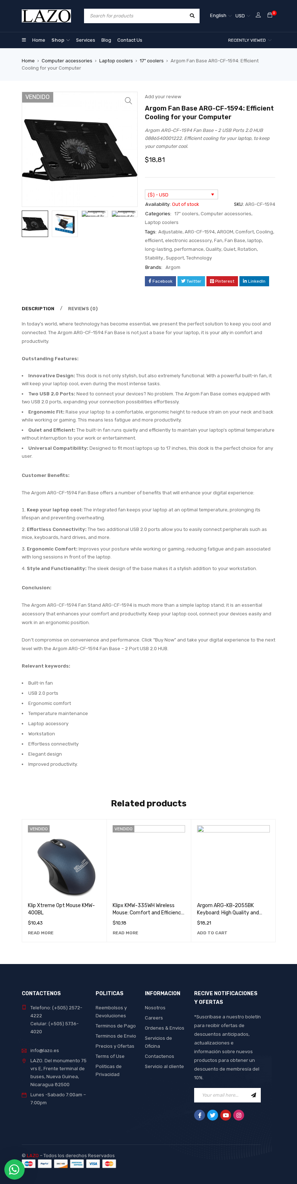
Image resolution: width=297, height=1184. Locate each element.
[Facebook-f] (199, 1115)
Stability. (154, 258)
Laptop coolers (116, 60)
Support (175, 258)
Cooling (264, 231)
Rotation (247, 249)
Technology (199, 258)
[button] (128, 100)
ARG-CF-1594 (200, 231)
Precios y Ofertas (115, 1046)
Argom (173, 267)
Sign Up (253, 1095)
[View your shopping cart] (269, 15)
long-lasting (158, 249)
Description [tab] (38, 308)
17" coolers (152, 60)
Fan (218, 240)
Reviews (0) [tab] (83, 308)
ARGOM (225, 231)
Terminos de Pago (116, 1026)
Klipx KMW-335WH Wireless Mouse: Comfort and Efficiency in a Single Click (148, 912)
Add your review (163, 96)
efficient (154, 240)
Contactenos (159, 1056)
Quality (213, 249)
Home (28, 60)
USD (240, 15)
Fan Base (235, 240)
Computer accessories (67, 60)
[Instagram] (238, 1115)
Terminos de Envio (116, 1036)
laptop (254, 240)
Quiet (229, 249)
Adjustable (170, 231)
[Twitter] (212, 1115)
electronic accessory (188, 240)
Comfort (244, 231)
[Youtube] (225, 1115)
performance (189, 249)
